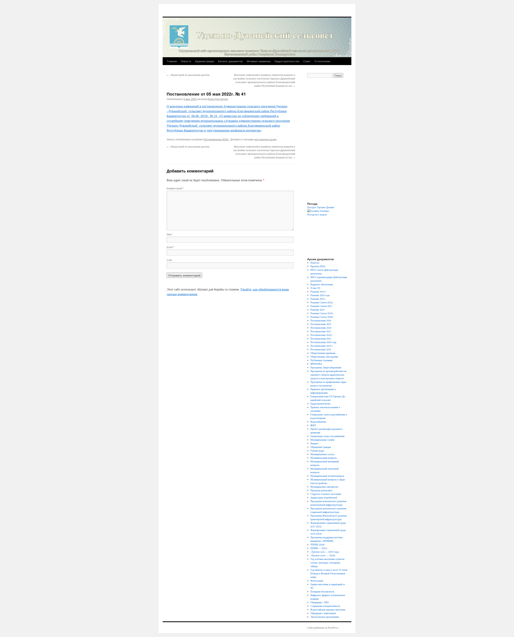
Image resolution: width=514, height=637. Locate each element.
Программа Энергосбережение (325, 367)
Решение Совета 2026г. (322, 316)
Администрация (204, 61)
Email (170, 247)
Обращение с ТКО (319, 602)
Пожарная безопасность (322, 591)
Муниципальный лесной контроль (327, 475)
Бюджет (314, 443)
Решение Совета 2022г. (322, 302)
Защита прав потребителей (323, 497)
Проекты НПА (317, 266)
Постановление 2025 (320, 324)
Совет (307, 61)
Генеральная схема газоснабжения (327, 436)
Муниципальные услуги (322, 454)
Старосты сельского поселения (325, 493)
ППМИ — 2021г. (319, 548)
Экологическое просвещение (324, 616)
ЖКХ (313, 425)
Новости (186, 61)
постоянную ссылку (265, 139)
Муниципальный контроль (323, 457)
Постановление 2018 (320, 349)
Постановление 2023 (320, 331)
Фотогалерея (316, 580)
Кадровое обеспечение (321, 284)
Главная (172, 61)
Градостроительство (286, 61)
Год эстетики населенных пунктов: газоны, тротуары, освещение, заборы (327, 562)
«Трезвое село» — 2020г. (323, 555)
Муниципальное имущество (324, 486)
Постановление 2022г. (216, 139)
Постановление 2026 (320, 320)
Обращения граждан (320, 446)
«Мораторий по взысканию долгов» (188, 74)
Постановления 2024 (320, 327)
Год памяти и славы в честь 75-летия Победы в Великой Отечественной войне (328, 573)
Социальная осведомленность (325, 605)
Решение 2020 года (319, 295)
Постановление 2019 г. (321, 345)
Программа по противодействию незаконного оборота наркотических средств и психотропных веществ (328, 374)
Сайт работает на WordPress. (323, 627)
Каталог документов (230, 61)
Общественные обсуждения (324, 356)
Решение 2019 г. (318, 291)
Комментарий (175, 188)
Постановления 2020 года (323, 342)
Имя (170, 234)
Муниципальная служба (322, 439)
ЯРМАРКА (316, 363)
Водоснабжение (318, 421)
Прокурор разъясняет (321, 490)
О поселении (322, 61)
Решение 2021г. (318, 298)
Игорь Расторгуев (218, 99)
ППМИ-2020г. (317, 544)
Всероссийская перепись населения (327, 609)
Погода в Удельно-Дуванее (320, 207)
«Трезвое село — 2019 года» (324, 551)
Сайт (169, 260)
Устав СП (315, 287)
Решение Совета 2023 (321, 306)
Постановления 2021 (320, 338)
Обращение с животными (323, 613)
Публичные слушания (321, 360)
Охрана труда (317, 450)
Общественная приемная (322, 353)
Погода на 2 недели (317, 214)
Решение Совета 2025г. (322, 313)
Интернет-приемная (258, 61)
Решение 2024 (317, 309)
